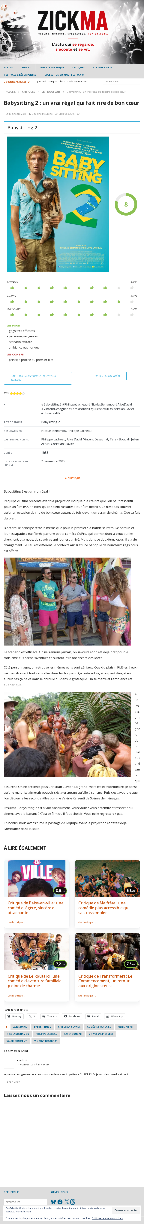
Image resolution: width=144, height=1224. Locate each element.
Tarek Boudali (73, 1034)
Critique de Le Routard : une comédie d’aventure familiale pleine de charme (35, 981)
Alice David (20, 1026)
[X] (67, 1202)
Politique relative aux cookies (107, 1218)
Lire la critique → (17, 922)
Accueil (9, 67)
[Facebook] (60, 1202)
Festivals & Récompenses (20, 74)
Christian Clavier (69, 1026)
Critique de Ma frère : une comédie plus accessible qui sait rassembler (103, 907)
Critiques (78, 67)
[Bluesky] (53, 1202)
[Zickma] (72, 62)
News (25, 67)
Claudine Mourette (42, 113)
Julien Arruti (126, 1026)
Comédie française (99, 1026)
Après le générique (52, 67)
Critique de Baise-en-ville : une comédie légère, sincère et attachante (36, 907)
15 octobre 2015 (17, 113)
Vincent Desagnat (46, 1041)
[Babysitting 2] (58, 204)
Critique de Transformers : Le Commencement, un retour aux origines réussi (105, 981)
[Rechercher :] (121, 81)
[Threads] (73, 1202)
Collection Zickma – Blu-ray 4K (64, 74)
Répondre (13, 1082)
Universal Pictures (101, 1034)
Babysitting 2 (42, 1026)
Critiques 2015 (67, 113)
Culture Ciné (101, 67)
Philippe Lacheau (46, 1034)
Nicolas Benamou (18, 1034)
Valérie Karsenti (17, 1041)
